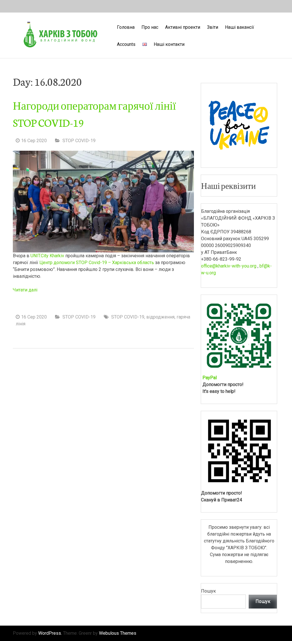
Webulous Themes (117, 633)
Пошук (208, 591)
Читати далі (25, 290)
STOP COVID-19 (79, 140)
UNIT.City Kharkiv (47, 255)
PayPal (209, 377)
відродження (160, 317)
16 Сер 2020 (34, 140)
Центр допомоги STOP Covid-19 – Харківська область (96, 262)
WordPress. (50, 633)
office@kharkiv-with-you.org (228, 266)
